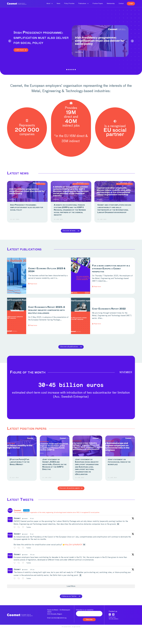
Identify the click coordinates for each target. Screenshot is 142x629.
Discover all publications (69, 346)
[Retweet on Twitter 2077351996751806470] (19, 548)
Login (131, 3)
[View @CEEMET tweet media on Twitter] (118, 524)
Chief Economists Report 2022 (109, 309)
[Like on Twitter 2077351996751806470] (24, 548)
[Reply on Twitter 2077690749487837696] (15, 527)
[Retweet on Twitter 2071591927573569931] (19, 578)
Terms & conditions (113, 618)
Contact (121, 3)
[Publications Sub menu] (88, 3)
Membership (111, 3)
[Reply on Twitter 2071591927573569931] (15, 578)
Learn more (19, 50)
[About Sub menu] (52, 3)
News (58, 3)
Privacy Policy (112, 617)
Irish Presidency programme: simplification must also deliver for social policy (26, 207)
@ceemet (25, 518)
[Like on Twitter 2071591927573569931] (24, 578)
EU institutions (40, 183)
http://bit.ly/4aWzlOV (73, 545)
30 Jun (32, 554)
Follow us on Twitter (69, 596)
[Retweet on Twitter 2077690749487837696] (19, 527)
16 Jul (32, 518)
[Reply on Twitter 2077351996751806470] (15, 548)
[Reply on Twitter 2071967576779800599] (15, 563)
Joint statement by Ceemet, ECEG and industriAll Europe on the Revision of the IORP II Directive (54, 464)
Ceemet (17, 518)
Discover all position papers (70, 488)
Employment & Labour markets (81, 183)
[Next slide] (132, 41)
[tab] (66, 69)
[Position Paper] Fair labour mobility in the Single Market (20, 462)
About (48, 3)
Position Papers (98, 3)
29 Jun (32, 569)
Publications (82, 3)
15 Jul (31, 534)
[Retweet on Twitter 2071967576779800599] (19, 563)
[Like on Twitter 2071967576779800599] (24, 563)
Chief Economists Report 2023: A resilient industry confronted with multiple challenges (46, 310)
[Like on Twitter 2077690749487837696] (24, 527)
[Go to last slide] (9, 41)
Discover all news (69, 230)
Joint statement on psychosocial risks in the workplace (119, 462)
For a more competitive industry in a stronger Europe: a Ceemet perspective (111, 269)
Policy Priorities (69, 3)
